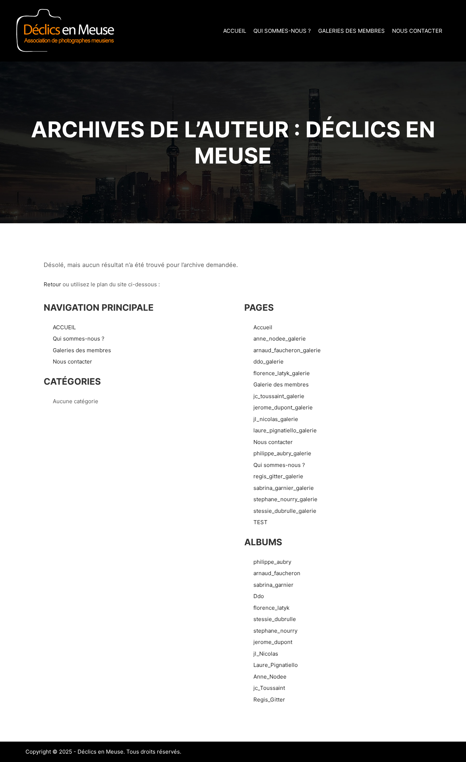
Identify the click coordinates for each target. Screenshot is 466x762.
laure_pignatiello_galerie (285, 430)
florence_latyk (271, 607)
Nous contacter (72, 361)
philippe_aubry (272, 561)
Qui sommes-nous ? (78, 338)
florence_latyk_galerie (281, 373)
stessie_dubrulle (274, 619)
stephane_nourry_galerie (285, 499)
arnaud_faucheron (276, 573)
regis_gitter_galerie (278, 476)
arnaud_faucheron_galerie (287, 350)
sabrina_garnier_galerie (283, 487)
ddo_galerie (268, 361)
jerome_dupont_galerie (283, 407)
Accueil (262, 327)
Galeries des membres (82, 350)
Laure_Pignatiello (275, 664)
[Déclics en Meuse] (65, 31)
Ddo (258, 596)
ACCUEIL (64, 327)
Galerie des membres (281, 384)
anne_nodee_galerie (279, 338)
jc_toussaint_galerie (278, 396)
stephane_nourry (275, 630)
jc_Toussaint (269, 687)
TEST (260, 522)
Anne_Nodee (270, 676)
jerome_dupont (272, 642)
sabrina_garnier (273, 584)
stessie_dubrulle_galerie (284, 510)
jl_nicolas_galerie (275, 419)
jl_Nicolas (265, 653)
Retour (52, 284)
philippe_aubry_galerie (282, 453)
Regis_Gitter (269, 699)
